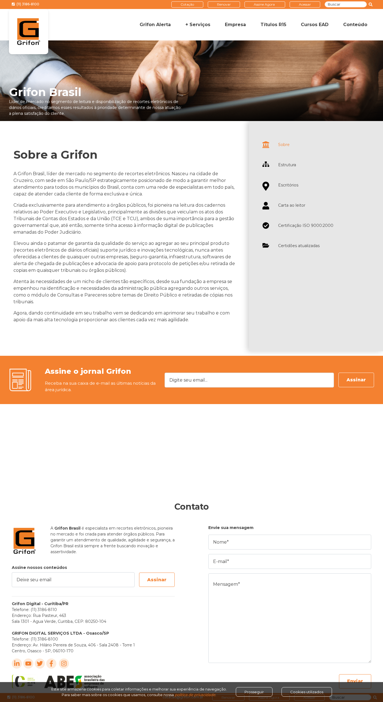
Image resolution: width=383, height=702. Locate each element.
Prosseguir (254, 692)
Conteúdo (355, 24)
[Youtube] (28, 663)
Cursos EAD (315, 24)
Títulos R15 (273, 24)
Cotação (187, 4)
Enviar (355, 681)
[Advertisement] (191, 446)
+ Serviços (197, 24)
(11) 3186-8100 (27, 4)
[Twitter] (40, 663)
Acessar (305, 4)
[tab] (316, 144)
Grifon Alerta (155, 24)
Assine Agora (264, 4)
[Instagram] (64, 663)
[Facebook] (51, 663)
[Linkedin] (17, 663)
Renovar (224, 4)
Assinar (356, 379)
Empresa (235, 24)
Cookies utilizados (306, 692)
